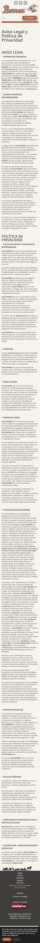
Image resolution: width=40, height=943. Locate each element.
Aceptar (6, 939)
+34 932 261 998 (24, 918)
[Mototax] (20, 908)
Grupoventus (27, 914)
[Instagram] (25, 3)
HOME (20, 873)
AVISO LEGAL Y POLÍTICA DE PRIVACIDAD (20, 885)
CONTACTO (20, 883)
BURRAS (20, 880)
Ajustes (16, 939)
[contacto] (16, 3)
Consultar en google (20, 896)
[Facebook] (20, 3)
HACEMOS (20, 878)
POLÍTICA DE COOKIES (20, 888)
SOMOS (20, 876)
